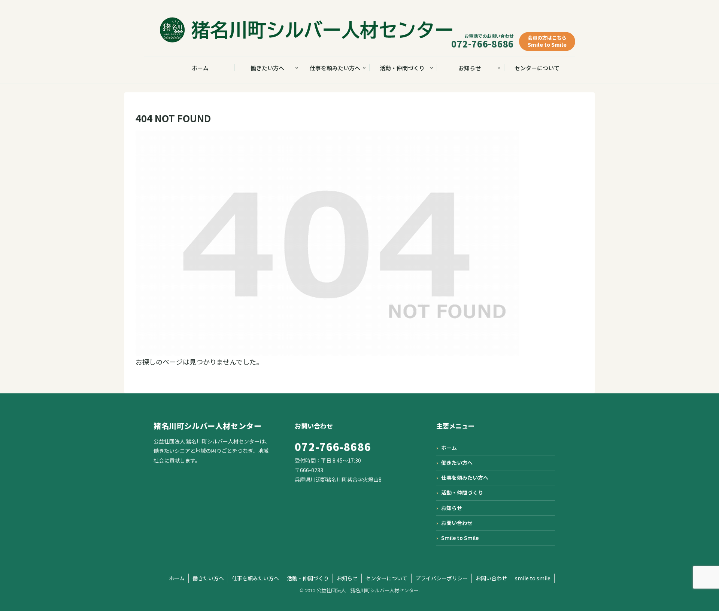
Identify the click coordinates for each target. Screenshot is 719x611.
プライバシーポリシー (441, 578)
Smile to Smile (460, 537)
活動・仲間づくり (462, 492)
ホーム (449, 447)
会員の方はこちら (547, 41)
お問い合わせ (457, 522)
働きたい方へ (457, 462)
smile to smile (532, 578)
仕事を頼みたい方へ (464, 477)
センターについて (386, 578)
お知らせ (451, 508)
